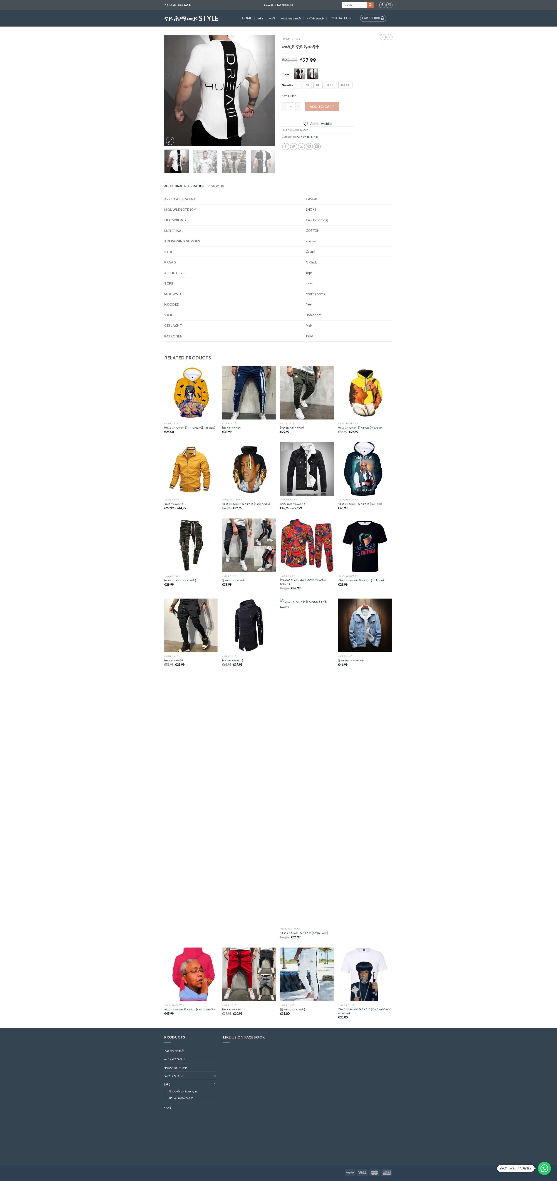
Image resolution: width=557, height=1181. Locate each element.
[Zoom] (170, 141)
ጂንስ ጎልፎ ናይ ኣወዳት (292, 504)
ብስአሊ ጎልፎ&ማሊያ (180, 1098)
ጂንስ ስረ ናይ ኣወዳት (233, 580)
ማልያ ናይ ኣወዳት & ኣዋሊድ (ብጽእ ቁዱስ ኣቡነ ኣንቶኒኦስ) (365, 1011)
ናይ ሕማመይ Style (191, 18)
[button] (544, 1168)
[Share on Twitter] (293, 146)
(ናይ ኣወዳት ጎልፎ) (232, 660)
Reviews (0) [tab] (216, 186)
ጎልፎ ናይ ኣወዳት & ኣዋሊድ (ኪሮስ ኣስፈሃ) (246, 504)
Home (247, 18)
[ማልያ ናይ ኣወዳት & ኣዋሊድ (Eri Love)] (365, 545)
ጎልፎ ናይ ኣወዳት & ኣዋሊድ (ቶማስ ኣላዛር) (304, 933)
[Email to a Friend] (301, 146)
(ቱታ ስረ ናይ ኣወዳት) (292, 427)
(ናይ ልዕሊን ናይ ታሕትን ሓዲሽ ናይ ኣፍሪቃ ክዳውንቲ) (303, 582)
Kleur (285, 74)
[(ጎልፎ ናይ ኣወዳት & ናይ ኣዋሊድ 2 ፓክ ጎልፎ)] (191, 392)
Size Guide (289, 96)
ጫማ (272, 18)
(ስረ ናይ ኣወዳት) (231, 427)
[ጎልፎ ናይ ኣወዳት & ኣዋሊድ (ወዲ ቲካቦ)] (365, 392)
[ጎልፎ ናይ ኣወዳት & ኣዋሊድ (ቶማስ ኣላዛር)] (307, 762)
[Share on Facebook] (285, 146)
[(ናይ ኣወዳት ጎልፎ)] (249, 625)
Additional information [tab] (184, 186)
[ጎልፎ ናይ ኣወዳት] (191, 469)
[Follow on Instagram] (389, 5)
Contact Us (340, 18)
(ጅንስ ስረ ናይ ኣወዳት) (292, 1009)
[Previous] (172, 91)
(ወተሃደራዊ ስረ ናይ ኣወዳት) (180, 580)
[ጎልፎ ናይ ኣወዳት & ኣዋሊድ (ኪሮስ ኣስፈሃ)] (249, 469)
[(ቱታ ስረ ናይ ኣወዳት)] (307, 392)
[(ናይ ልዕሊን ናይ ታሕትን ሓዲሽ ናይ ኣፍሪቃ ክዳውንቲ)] (307, 545)
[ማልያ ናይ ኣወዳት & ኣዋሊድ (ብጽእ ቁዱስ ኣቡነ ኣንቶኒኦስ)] (365, 974)
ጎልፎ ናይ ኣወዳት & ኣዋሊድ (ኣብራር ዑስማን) (190, 1009)
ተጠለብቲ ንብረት (175, 1067)
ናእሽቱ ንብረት (315, 18)
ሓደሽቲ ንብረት (304, 136)
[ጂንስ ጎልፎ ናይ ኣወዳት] (307, 469)
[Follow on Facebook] (382, 5)
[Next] (268, 91)
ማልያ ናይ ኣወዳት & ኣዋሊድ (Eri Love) (361, 580)
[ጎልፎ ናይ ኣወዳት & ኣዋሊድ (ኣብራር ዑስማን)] (191, 974)
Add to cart (322, 106)
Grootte (287, 85)
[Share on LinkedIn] (317, 146)
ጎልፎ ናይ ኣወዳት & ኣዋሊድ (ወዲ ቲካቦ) (360, 427)
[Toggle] (214, 1075)
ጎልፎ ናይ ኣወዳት (173, 504)
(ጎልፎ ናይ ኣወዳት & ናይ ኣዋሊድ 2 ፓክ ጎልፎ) (189, 427)
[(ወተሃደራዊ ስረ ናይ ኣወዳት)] (191, 545)
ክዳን (260, 18)
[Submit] (370, 5)
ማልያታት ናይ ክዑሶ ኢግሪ (183, 1091)
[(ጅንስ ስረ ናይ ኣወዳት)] (307, 974)
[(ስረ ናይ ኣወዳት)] (249, 392)
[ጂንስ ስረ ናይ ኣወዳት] (249, 545)
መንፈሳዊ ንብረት (291, 18)
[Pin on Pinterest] (309, 146)
